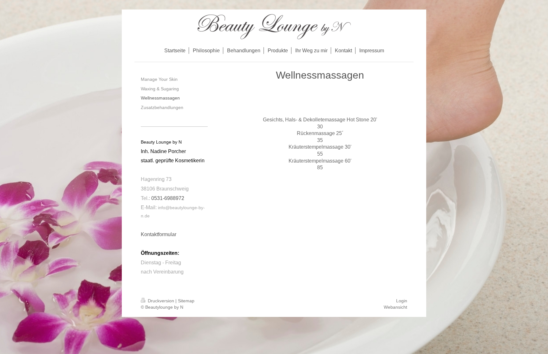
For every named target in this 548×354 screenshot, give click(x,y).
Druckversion (161, 300)
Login (401, 300)
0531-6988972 (167, 198)
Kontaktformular (158, 234)
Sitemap (186, 300)
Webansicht (395, 307)
